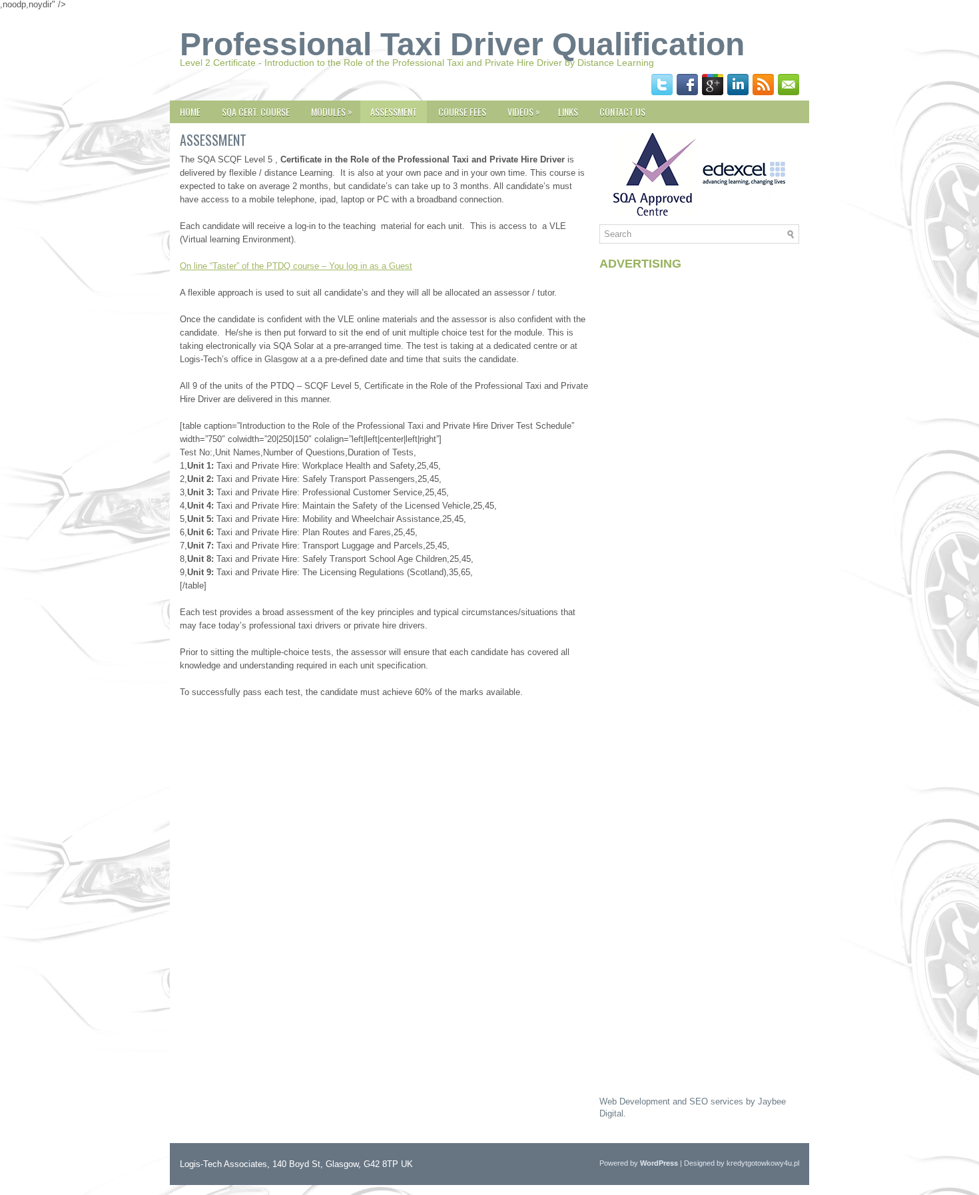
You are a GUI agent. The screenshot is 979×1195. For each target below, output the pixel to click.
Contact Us (622, 112)
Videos (523, 111)
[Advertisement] (699, 480)
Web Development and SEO (653, 1101)
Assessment (393, 112)
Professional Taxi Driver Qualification (462, 44)
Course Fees (462, 112)
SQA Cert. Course (256, 112)
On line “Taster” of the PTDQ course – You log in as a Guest (296, 266)
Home (190, 112)
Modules (331, 111)
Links (568, 112)
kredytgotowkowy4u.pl (763, 1163)
